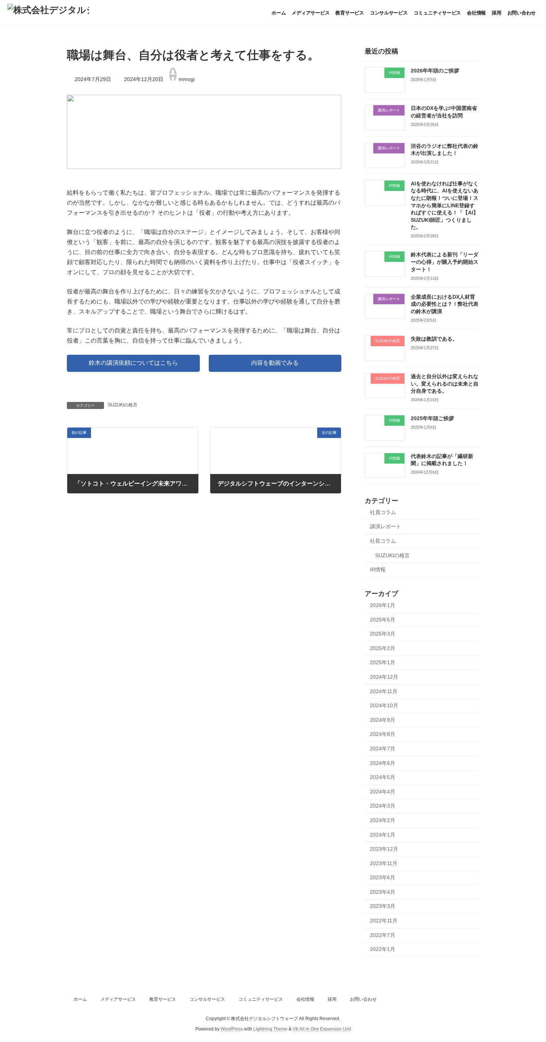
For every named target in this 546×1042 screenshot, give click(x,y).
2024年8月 (382, 734)
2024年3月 (382, 806)
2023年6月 (382, 877)
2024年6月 (382, 763)
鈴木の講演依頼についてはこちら (133, 363)
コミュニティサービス (260, 999)
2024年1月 (382, 835)
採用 (332, 999)
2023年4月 (382, 892)
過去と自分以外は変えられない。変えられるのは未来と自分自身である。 (444, 383)
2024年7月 (382, 749)
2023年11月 (383, 863)
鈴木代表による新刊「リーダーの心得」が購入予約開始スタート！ (444, 261)
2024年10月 (384, 705)
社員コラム (383, 512)
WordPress (232, 1029)
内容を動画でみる (275, 363)
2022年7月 (382, 935)
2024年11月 (383, 691)
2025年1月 (382, 662)
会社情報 (305, 999)
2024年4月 (382, 792)
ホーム (80, 999)
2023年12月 (384, 849)
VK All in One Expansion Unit (322, 1029)
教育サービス (162, 999)
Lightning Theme (270, 1029)
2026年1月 (382, 605)
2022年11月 (383, 920)
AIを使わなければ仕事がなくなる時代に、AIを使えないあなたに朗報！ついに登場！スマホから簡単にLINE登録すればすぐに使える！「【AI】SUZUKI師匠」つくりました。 (444, 205)
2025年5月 (382, 620)
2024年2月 (382, 820)
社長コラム (383, 541)
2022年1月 (382, 949)
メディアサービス (118, 999)
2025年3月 (382, 634)
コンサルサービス (207, 999)
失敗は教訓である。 (434, 339)
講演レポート (385, 526)
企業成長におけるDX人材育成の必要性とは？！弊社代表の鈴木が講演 (444, 304)
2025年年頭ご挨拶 (432, 418)
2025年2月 (382, 648)
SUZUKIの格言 (122, 405)
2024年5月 (382, 777)
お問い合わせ (363, 999)
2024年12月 (384, 677)
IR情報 (378, 569)
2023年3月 (382, 906)
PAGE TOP (526, 1004)
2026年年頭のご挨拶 (435, 71)
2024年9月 (382, 720)
